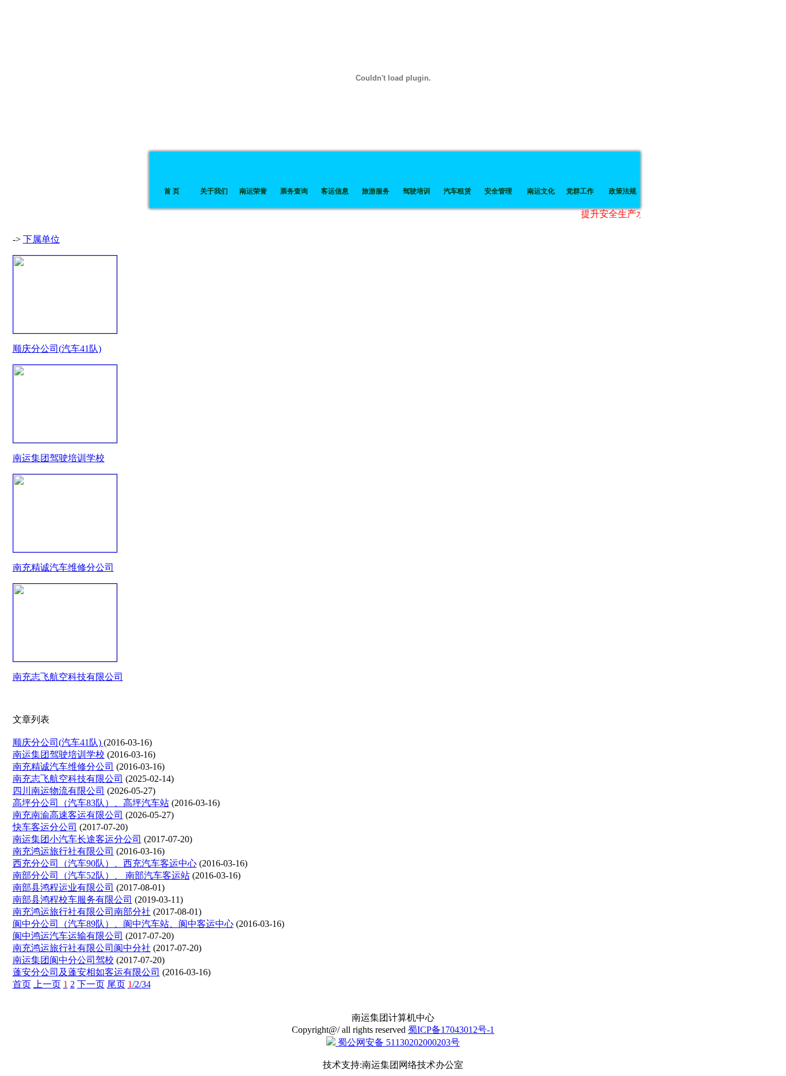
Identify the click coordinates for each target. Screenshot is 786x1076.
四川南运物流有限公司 (59, 791)
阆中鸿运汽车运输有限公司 (68, 936)
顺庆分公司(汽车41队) (57, 348)
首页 (22, 984)
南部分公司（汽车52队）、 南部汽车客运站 (101, 875)
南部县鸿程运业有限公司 (63, 887)
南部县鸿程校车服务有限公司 (72, 899)
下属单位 (41, 239)
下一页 (91, 984)
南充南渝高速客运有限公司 (68, 815)
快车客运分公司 (45, 827)
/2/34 (139, 984)
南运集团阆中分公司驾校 (63, 960)
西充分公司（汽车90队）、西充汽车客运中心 (105, 863)
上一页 (47, 984)
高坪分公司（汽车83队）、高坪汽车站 (91, 803)
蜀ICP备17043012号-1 (451, 1030)
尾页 (116, 984)
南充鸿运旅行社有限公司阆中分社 (82, 948)
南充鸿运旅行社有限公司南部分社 (82, 912)
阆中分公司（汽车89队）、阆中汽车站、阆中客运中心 (123, 924)
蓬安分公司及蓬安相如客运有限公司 (86, 972)
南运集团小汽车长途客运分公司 (77, 839)
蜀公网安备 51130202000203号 (397, 1042)
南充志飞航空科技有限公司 (68, 677)
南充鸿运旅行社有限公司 (63, 851)
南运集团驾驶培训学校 (59, 458)
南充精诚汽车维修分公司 (63, 567)
